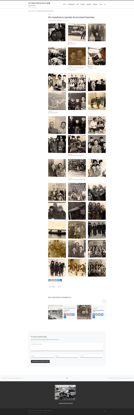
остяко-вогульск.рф (36, 410)
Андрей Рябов (52, 20)
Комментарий (36, 344)
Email (58, 356)
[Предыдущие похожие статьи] (100, 301)
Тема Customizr (44, 412)
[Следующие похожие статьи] (104, 301)
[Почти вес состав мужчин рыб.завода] (77, 168)
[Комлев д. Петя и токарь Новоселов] (77, 144)
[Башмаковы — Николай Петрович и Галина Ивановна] (77, 56)
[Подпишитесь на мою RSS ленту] (105, 411)
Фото (33, 11)
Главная (30, 11)
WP (34, 412)
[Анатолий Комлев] (77, 32)
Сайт (82, 356)
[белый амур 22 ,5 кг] (97, 56)
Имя (32, 356)
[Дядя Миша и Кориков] (57, 101)
